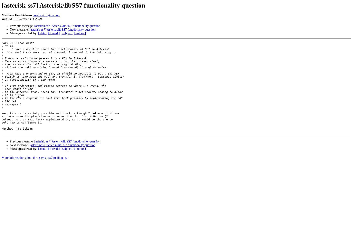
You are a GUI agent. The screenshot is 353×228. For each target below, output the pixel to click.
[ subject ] (66, 33)
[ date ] (42, 33)
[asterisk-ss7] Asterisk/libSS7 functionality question (67, 26)
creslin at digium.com (46, 15)
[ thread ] (54, 33)
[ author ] (80, 33)
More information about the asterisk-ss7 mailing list (34, 157)
